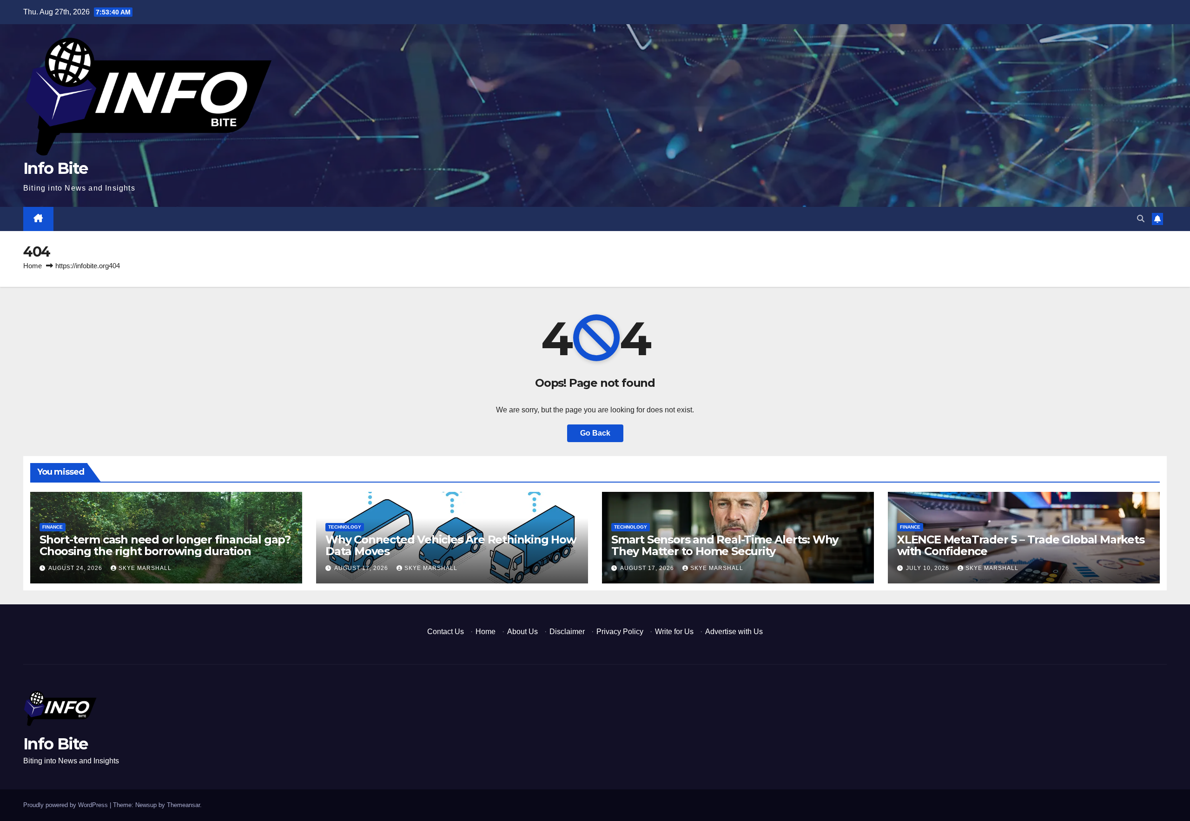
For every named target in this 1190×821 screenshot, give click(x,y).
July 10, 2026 (928, 568)
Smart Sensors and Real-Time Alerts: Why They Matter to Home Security (724, 545)
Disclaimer (567, 632)
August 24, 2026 (76, 568)
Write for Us (674, 632)
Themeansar (183, 804)
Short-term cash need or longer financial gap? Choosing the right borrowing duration (165, 545)
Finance (52, 527)
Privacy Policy (619, 632)
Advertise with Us (734, 632)
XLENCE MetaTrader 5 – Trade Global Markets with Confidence (1020, 545)
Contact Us (445, 632)
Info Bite (55, 168)
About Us (522, 632)
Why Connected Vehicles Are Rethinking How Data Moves (450, 545)
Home (32, 266)
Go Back (595, 433)
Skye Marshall (145, 568)
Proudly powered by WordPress (66, 804)
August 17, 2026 (362, 568)
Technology (344, 527)
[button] (1140, 219)
